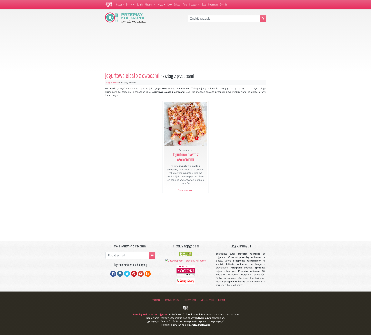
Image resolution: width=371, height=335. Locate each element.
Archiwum (156, 300)
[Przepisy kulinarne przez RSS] (148, 273)
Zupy (204, 4)
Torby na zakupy (172, 300)
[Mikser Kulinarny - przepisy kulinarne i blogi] (185, 254)
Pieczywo (193, 4)
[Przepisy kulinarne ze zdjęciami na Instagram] (120, 273)
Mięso (160, 4)
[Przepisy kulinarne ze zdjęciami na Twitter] (127, 273)
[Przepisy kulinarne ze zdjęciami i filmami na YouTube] (141, 273)
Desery (129, 4)
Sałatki (177, 4)
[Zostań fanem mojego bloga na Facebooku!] (113, 273)
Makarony (149, 4)
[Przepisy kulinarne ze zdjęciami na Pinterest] (134, 273)
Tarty (184, 4)
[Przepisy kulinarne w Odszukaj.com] (185, 260)
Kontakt (221, 300)
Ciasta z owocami (185, 190)
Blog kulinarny (112, 83)
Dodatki (223, 4)
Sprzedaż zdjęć (207, 300)
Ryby (170, 4)
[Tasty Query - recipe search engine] (186, 280)
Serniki (140, 4)
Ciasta (119, 4)
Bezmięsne (213, 4)
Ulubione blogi (190, 300)
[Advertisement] (185, 47)
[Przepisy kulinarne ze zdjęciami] (108, 4)
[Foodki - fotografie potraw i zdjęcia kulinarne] (186, 269)
